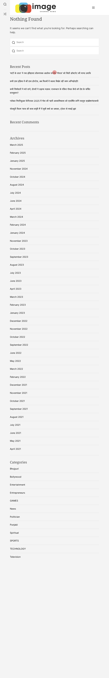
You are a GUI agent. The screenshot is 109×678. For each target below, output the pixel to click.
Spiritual (14, 532)
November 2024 (19, 168)
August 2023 (17, 264)
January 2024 (17, 232)
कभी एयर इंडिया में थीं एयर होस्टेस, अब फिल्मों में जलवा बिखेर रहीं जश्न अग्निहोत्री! (44, 81)
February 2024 (18, 224)
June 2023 (15, 280)
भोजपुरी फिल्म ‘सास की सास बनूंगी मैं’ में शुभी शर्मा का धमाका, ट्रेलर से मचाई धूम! (43, 108)
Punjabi (14, 524)
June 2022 (15, 352)
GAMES (14, 500)
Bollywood (15, 476)
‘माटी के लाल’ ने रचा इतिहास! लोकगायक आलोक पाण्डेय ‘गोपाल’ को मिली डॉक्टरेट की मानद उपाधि (50, 73)
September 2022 (19, 344)
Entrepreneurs (17, 492)
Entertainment (17, 484)
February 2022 (18, 376)
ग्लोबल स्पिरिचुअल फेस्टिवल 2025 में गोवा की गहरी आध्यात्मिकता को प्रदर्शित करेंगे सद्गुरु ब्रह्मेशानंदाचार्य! (54, 100)
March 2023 (16, 296)
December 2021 (18, 384)
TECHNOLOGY (18, 548)
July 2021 (15, 424)
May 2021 (15, 440)
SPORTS (14, 540)
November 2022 (19, 328)
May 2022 (15, 361)
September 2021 (19, 408)
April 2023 (15, 288)
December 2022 (18, 320)
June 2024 (15, 200)
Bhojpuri (14, 468)
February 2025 (18, 152)
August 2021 (16, 417)
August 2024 (17, 184)
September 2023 (19, 256)
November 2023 (19, 240)
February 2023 (18, 304)
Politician (15, 516)
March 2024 (16, 216)
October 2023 (17, 248)
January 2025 (17, 160)
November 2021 (18, 392)
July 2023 (15, 272)
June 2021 (15, 432)
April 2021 (15, 448)
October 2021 (17, 401)
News (13, 508)
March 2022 (16, 368)
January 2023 (17, 312)
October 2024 (17, 176)
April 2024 (15, 208)
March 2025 (16, 144)
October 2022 (17, 336)
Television (15, 556)
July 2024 (15, 192)
